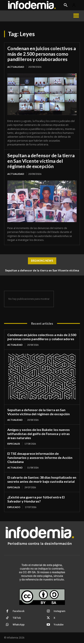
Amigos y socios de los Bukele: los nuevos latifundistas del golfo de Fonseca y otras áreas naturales (38, 434)
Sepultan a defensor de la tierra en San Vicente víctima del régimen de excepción (41, 161)
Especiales (13, 443)
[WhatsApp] (7, 625)
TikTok (17, 617)
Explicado (13, 507)
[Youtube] (48, 625)
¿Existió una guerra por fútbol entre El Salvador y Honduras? (36, 499)
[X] (48, 618)
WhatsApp (18, 624)
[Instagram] (48, 611)
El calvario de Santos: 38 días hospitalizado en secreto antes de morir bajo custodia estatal (41, 479)
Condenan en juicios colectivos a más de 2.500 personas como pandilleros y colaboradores (41, 53)
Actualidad (15, 66)
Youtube (59, 624)
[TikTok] (7, 618)
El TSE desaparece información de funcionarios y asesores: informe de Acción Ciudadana (39, 458)
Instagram (59, 611)
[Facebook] (7, 611)
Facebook (18, 611)
